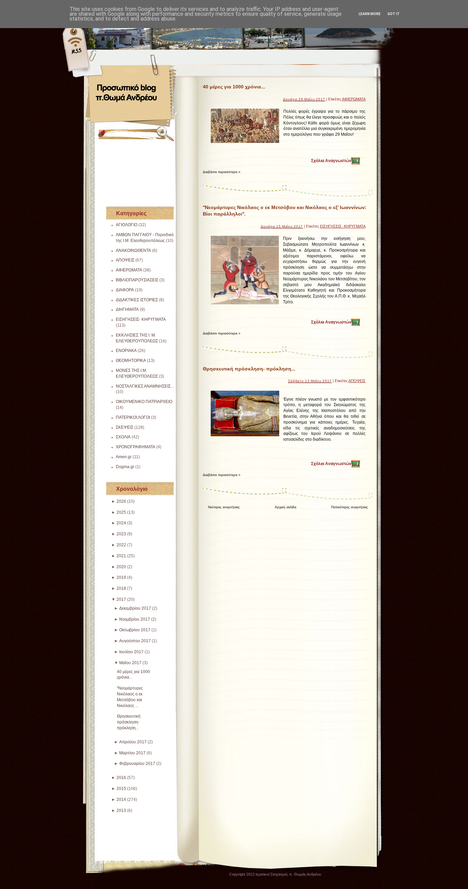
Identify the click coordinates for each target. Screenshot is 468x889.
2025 (121, 512)
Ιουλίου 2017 (131, 651)
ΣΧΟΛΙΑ (123, 437)
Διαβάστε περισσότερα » (222, 172)
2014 (121, 799)
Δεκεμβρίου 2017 (135, 608)
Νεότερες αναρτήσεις (224, 507)
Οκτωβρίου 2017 (134, 630)
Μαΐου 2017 (130, 662)
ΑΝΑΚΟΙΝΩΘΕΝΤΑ (133, 250)
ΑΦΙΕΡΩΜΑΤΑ (129, 270)
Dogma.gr (125, 466)
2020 (121, 566)
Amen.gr (124, 456)
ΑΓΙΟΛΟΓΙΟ (126, 224)
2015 (121, 788)
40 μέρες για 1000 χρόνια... (234, 86)
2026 (121, 501)
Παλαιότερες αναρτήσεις (349, 507)
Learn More (370, 14)
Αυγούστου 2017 (135, 640)
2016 (121, 777)
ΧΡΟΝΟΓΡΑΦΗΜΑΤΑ (135, 447)
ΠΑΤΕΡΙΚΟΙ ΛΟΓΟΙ (133, 417)
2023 (121, 534)
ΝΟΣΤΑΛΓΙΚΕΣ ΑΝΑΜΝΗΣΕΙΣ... (145, 386)
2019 (121, 577)
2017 (121, 599)
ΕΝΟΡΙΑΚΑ (126, 350)
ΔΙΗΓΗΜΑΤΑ (127, 309)
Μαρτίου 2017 (132, 753)
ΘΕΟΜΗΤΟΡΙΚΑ (131, 360)
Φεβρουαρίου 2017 (137, 763)
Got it (393, 14)
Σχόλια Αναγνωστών (334, 160)
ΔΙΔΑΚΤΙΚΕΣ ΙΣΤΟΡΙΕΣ (137, 299)
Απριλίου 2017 (133, 742)
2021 (121, 555)
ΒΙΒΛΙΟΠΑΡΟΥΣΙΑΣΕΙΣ (137, 280)
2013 (121, 810)
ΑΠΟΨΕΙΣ (125, 260)
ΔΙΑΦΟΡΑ (125, 290)
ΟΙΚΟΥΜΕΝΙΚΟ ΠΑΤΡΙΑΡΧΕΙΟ (144, 401)
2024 (121, 523)
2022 (121, 545)
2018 (121, 588)
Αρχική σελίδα (285, 507)
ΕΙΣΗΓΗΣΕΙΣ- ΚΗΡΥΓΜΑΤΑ (141, 319)
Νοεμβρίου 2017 (134, 619)
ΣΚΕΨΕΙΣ (124, 427)
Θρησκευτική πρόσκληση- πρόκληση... (128, 722)
